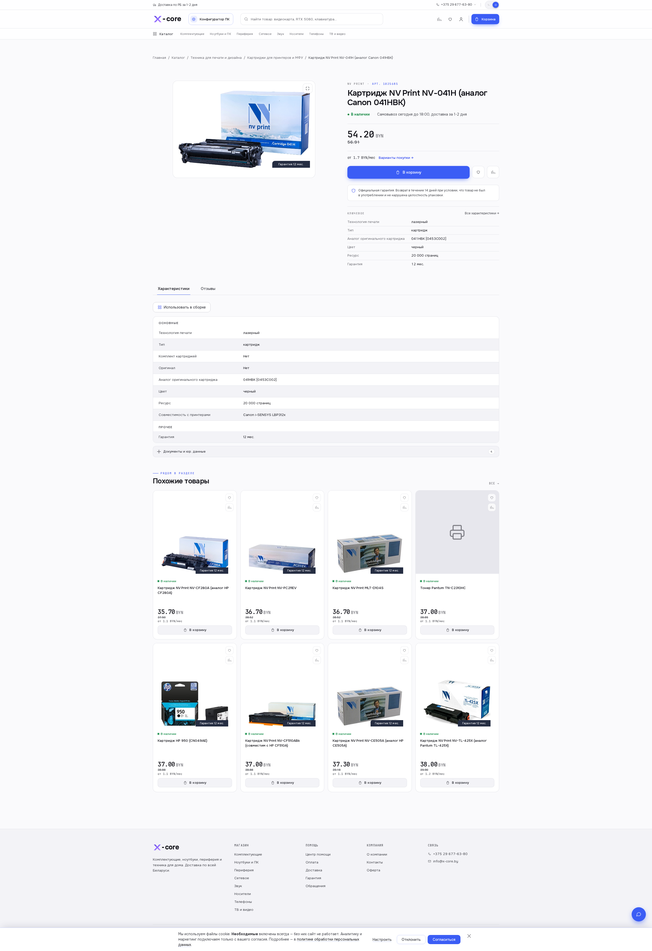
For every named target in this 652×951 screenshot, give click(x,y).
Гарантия (313, 878)
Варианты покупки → (396, 158)
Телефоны (316, 34)
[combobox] (311, 19)
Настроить (382, 939)
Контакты (375, 862)
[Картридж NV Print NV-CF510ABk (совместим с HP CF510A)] (282, 717)
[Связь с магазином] (639, 914)
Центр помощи (318, 854)
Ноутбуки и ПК (220, 34)
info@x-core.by (445, 861)
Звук (280, 34)
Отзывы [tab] (208, 288)
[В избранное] (478, 172)
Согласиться (444, 939)
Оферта (373, 870)
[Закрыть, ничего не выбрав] (469, 936)
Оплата (312, 862)
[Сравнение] (439, 19)
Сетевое (265, 34)
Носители (297, 34)
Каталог (166, 34)
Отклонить (411, 939)
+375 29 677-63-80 (456, 5)
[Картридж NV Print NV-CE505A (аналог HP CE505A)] (370, 717)
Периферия (245, 34)
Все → (494, 483)
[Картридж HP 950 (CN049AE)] (195, 717)
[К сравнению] (493, 172)
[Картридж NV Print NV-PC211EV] (282, 565)
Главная (159, 57)
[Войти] (461, 19)
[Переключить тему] (492, 5)
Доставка (314, 870)
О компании (377, 854)
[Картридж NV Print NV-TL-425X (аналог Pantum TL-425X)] (457, 717)
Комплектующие (192, 34)
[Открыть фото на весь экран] (308, 88)
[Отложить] (229, 498)
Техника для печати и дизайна (216, 57)
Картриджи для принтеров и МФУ (275, 57)
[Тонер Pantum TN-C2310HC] (457, 565)
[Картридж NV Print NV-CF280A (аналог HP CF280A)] (195, 565)
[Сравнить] (229, 507)
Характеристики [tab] (173, 288)
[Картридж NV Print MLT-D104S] (370, 565)
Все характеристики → (482, 213)
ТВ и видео (337, 34)
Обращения (315, 886)
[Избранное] (450, 19)
